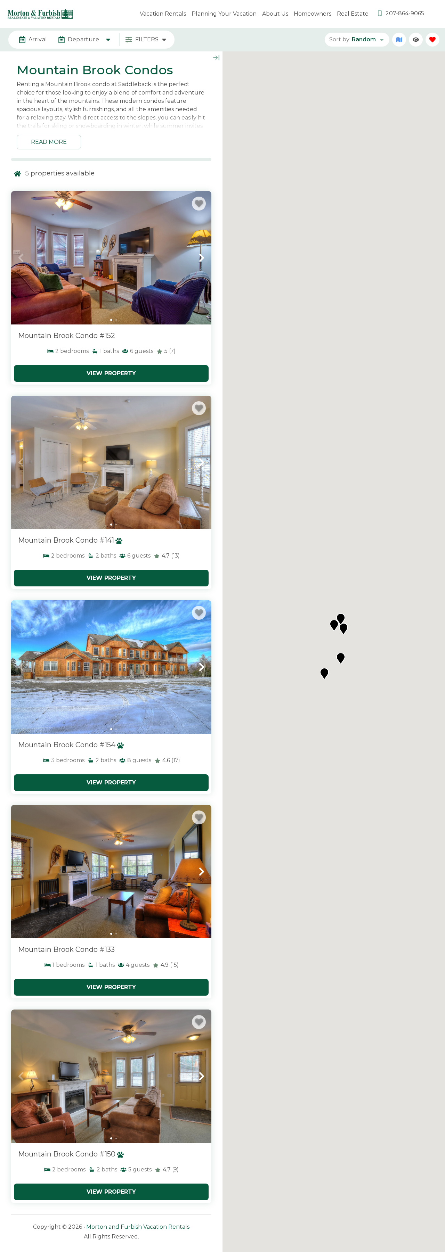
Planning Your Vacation (224, 13)
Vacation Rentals (163, 13)
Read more (49, 142)
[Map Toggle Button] (399, 40)
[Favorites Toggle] (432, 40)
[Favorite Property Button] (199, 204)
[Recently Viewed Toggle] (416, 40)
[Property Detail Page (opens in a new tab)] (111, 257)
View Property (111, 373)
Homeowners (312, 13)
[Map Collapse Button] (216, 57)
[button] (21, 258)
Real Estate (353, 13)
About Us (275, 13)
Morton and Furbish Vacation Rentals (137, 1227)
